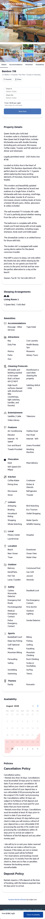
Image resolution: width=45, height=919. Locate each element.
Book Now (22, 111)
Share (19, 79)
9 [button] (7, 728)
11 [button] (17, 728)
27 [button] (12, 714)
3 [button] (12, 721)
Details (3, 65)
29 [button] (22, 714)
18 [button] (17, 735)
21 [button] (33, 735)
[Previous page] (33, 706)
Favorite (9, 79)
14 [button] (33, 728)
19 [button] (22, 735)
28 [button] (17, 714)
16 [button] (7, 735)
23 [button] (7, 742)
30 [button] (27, 714)
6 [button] (27, 721)
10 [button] (12, 728)
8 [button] (37, 721)
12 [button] (22, 728)
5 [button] (22, 721)
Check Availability (33, 915)
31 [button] (33, 714)
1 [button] (37, 714)
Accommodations (15, 65)
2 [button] (7, 721)
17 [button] (12, 735)
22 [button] (37, 735)
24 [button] (12, 742)
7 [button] (32, 721)
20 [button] (27, 735)
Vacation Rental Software (17, 899)
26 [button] (7, 714)
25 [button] (17, 742)
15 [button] (38, 728)
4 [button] (17, 721)
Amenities (29, 65)
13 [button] (28, 728)
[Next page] (37, 706)
